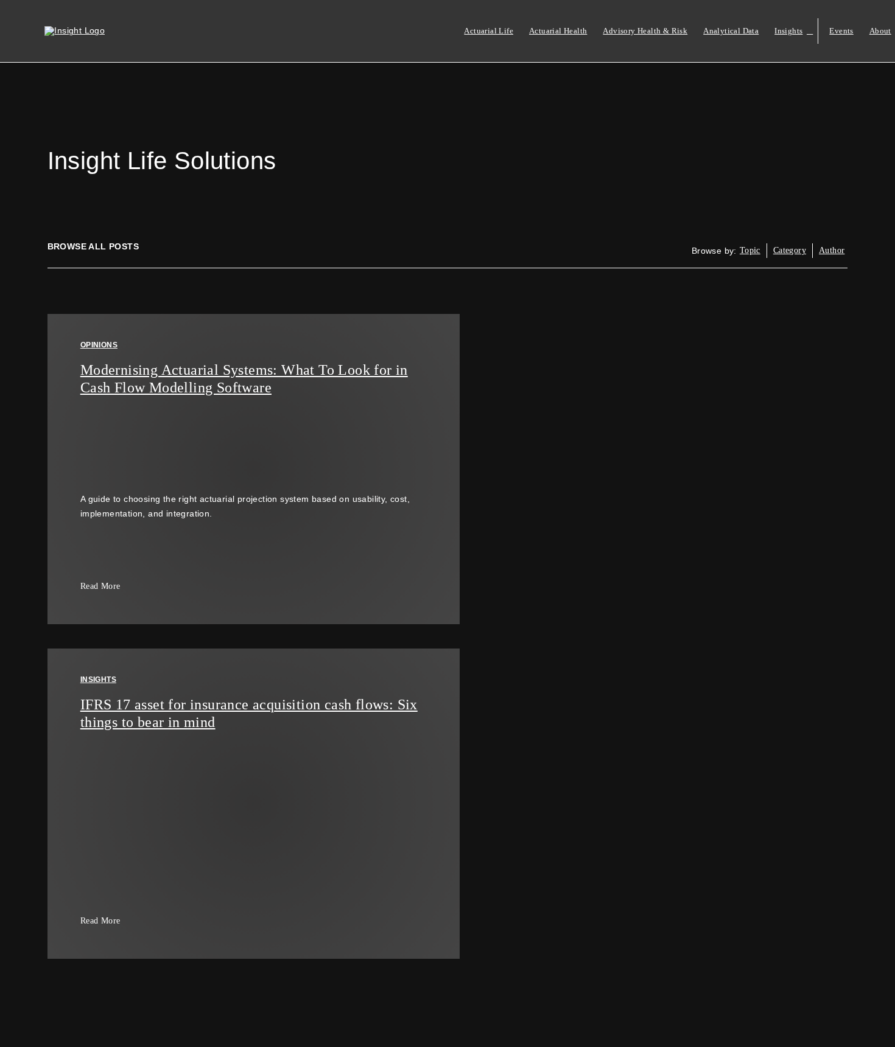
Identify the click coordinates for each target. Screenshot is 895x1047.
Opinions (99, 345)
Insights (98, 679)
